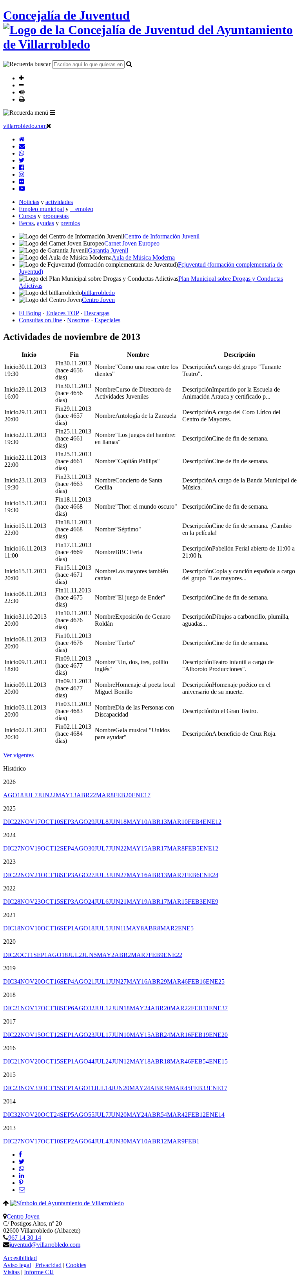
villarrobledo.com (25, 126)
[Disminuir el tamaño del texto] (21, 85)
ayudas (45, 223)
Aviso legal (17, 1265)
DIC (11, 821)
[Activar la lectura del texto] (22, 92)
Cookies (76, 1265)
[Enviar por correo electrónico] (22, 1189)
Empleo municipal (41, 209)
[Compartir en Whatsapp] (21, 1168)
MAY (66, 795)
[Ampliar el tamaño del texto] (21, 78)
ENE (141, 795)
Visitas (11, 1272)
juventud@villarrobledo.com (44, 1244)
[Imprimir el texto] (22, 99)
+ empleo (81, 209)
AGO (13, 795)
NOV (30, 821)
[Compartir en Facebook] (20, 1154)
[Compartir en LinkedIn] (21, 1175)
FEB (123, 795)
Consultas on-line (40, 320)
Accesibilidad (20, 1258)
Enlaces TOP (62, 313)
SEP (67, 821)
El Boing (30, 313)
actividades (59, 202)
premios (70, 223)
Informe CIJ (39, 1272)
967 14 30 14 (24, 1237)
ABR (86, 795)
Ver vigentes (18, 755)
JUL (31, 795)
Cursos (27, 216)
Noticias (29, 202)
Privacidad (48, 1265)
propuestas (55, 216)
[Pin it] (21, 1182)
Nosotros (78, 320)
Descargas (96, 313)
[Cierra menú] (49, 126)
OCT (50, 821)
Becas (26, 223)
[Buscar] (129, 64)
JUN (47, 795)
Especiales (107, 320)
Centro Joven (23, 1216)
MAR (105, 795)
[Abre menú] (52, 112)
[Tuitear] (21, 1161)
